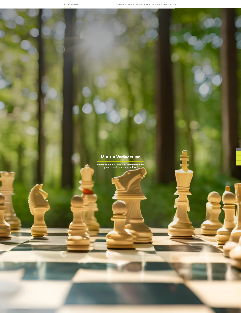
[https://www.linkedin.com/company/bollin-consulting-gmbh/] (238, 162)
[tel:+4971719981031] (238, 158)
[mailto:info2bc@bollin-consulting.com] (238, 153)
